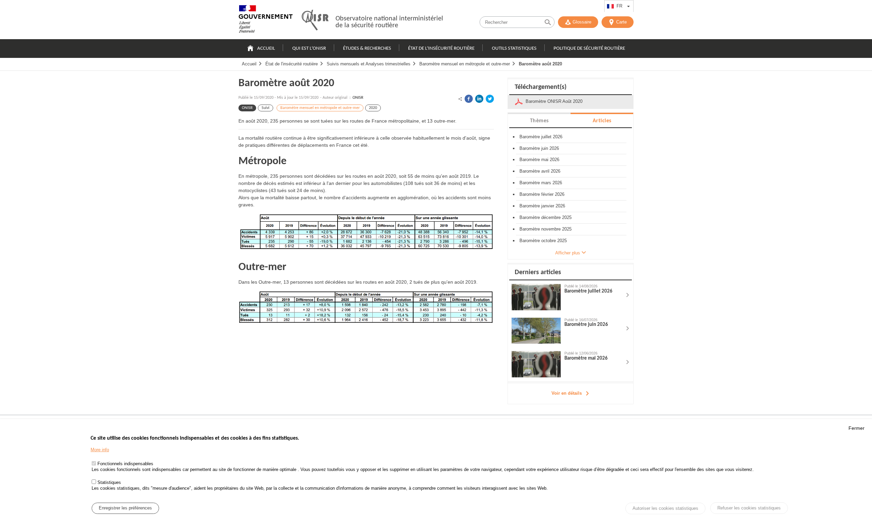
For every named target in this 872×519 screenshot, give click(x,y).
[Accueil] (265, 20)
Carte (621, 22)
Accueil (266, 48)
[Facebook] (469, 99)
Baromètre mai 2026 (539, 159)
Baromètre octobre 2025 (543, 240)
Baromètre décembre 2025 (545, 217)
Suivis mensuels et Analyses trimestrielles (368, 63)
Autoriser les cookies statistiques (665, 508)
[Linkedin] (479, 99)
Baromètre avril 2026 (539, 171)
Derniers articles (538, 272)
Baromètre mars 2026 (540, 182)
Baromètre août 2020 (540, 63)
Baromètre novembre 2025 (545, 229)
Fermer (856, 428)
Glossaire (582, 22)
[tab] (539, 120)
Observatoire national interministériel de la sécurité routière (389, 22)
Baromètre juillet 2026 (540, 136)
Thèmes (539, 121)
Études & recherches (367, 48)
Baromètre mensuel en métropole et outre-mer (464, 63)
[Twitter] (490, 99)
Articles (602, 121)
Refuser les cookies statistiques (749, 507)
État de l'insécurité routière (441, 48)
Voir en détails (566, 393)
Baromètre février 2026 (541, 194)
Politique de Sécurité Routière (589, 48)
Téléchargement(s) (540, 87)
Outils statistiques (514, 48)
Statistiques (109, 482)
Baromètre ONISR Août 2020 (554, 101)
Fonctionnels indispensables (125, 464)
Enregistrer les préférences (125, 508)
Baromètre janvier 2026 (542, 205)
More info (100, 450)
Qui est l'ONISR (309, 48)
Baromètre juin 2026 (539, 148)
